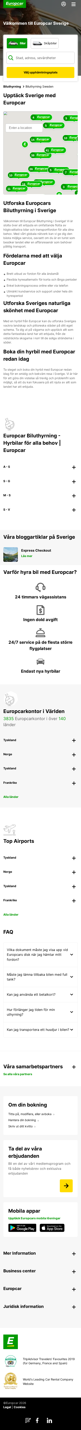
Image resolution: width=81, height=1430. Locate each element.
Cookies (20, 1407)
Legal (7, 1407)
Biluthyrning (12, 86)
